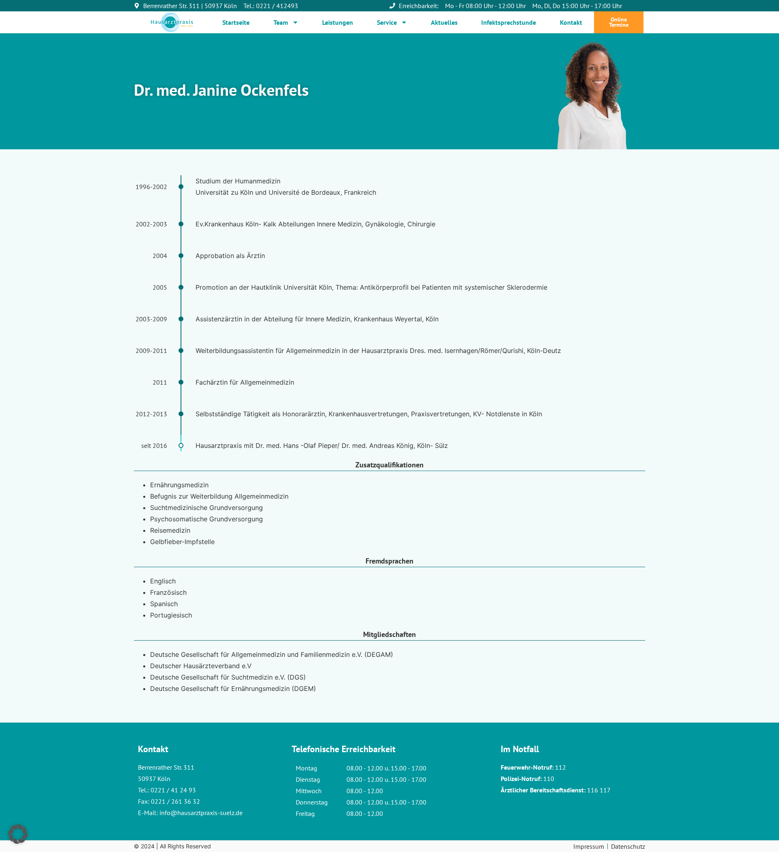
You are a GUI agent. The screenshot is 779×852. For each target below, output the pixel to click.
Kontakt (571, 22)
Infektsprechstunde (508, 22)
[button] (18, 834)
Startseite (236, 22)
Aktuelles (444, 22)
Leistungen (337, 22)
